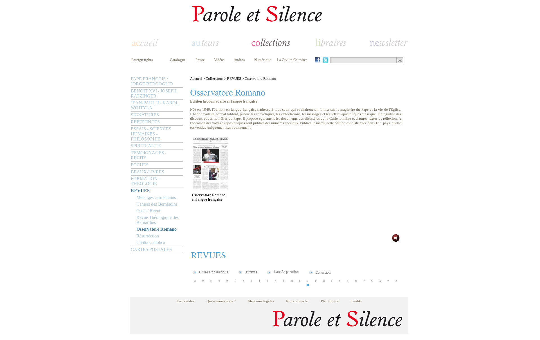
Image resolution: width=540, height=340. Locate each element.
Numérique (262, 60)
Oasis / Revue (148, 210)
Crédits (356, 301)
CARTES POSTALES (151, 249)
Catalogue (178, 60)
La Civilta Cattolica (292, 60)
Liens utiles (185, 301)
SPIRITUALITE (146, 145)
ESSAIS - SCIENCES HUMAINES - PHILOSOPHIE (151, 133)
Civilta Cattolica (150, 242)
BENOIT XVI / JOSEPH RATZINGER (154, 93)
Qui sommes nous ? (221, 301)
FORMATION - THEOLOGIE (145, 181)
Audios (239, 60)
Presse (200, 60)
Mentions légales (261, 301)
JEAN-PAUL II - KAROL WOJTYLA (154, 105)
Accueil (196, 78)
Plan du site (330, 301)
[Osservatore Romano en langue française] (210, 189)
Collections (214, 78)
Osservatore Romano (156, 229)
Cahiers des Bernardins (156, 204)
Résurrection (147, 236)
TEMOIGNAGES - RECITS (148, 155)
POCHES (139, 164)
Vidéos (219, 60)
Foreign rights (142, 60)
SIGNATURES (145, 114)
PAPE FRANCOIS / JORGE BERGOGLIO (152, 81)
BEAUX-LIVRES (147, 171)
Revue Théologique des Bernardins (157, 220)
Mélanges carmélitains (156, 197)
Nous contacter (297, 301)
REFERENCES (145, 121)
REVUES (140, 190)
